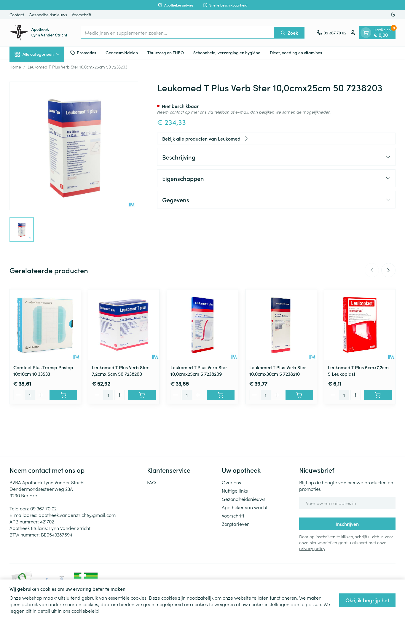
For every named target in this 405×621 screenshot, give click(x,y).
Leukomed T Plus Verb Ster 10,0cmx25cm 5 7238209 (198, 370)
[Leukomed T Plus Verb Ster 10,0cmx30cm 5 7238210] (281, 324)
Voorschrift (81, 14)
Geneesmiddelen (122, 52)
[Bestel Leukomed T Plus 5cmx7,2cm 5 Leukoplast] (378, 395)
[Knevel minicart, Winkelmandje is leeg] (366, 32)
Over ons (231, 482)
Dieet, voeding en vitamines (296, 52)
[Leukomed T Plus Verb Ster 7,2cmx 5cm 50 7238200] (123, 324)
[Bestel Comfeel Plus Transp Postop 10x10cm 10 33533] (63, 395)
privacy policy (312, 548)
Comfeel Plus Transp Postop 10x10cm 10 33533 (43, 370)
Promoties (86, 52)
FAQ (151, 482)
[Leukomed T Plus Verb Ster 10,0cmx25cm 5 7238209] (202, 324)
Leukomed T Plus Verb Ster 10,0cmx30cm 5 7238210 (277, 370)
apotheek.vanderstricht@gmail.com (77, 515)
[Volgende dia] (388, 270)
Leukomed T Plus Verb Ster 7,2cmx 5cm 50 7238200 (120, 370)
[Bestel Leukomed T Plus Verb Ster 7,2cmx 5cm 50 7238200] (142, 395)
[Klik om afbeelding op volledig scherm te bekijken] (74, 146)
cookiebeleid (85, 610)
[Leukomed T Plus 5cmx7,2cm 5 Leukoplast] (359, 324)
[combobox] (178, 33)
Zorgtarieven (236, 523)
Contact (16, 14)
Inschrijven (347, 523)
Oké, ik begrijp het (367, 600)
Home (15, 67)
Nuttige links (235, 490)
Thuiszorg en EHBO (165, 52)
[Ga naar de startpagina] (39, 33)
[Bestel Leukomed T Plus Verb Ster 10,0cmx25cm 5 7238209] (220, 395)
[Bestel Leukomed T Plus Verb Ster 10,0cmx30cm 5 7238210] (299, 395)
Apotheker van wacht (244, 507)
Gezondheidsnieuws (48, 14)
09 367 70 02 (43, 508)
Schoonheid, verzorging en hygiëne (226, 52)
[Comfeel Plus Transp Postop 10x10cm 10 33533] (45, 324)
